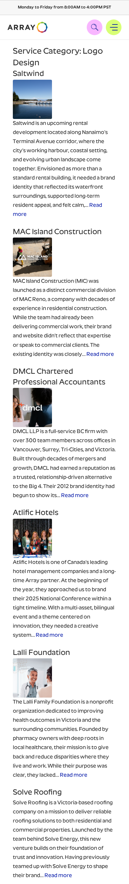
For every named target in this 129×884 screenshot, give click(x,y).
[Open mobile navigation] (113, 27)
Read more (100, 354)
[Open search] (94, 27)
